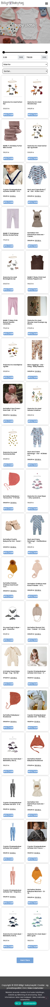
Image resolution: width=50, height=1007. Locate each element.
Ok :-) (18, 1003)
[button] (46, 3)
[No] (46, 998)
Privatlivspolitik (30, 1003)
